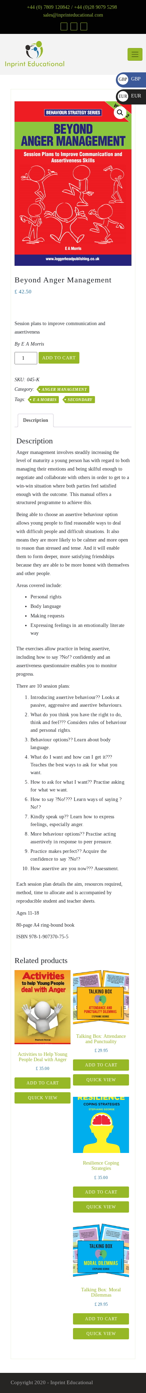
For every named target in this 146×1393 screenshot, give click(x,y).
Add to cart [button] (43, 1083)
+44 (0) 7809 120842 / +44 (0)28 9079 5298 (72, 7)
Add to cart (59, 357)
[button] (120, 112)
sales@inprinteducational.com (73, 15)
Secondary (80, 399)
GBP (130, 79)
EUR (130, 95)
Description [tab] (35, 420)
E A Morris (44, 399)
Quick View (42, 1097)
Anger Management (64, 389)
